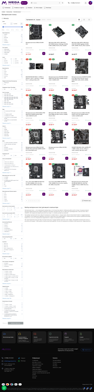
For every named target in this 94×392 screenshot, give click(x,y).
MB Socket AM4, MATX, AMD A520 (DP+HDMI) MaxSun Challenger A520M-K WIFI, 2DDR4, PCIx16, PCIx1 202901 (58, 44)
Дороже (43, 19)
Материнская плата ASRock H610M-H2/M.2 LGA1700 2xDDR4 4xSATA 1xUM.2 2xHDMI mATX (81, 114)
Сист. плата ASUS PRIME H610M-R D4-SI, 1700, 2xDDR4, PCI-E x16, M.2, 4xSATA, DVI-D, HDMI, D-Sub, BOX (35, 183)
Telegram (23, 358)
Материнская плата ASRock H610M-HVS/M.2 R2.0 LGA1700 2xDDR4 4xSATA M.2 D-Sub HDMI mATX (35, 149)
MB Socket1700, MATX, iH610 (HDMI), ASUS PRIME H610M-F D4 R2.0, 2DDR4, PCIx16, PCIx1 (58, 114)
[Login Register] (86, 3)
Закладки (55, 364)
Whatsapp (23, 360)
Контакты (34, 376)
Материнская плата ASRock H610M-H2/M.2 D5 (58, 148)
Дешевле (38, 19)
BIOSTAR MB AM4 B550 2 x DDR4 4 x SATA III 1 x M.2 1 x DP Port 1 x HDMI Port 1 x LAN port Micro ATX (35, 78)
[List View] (84, 19)
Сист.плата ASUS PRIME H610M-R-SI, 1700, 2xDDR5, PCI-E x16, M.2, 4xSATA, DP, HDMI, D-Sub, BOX (58, 183)
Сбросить (5, 323)
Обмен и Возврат (36, 367)
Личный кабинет (57, 360)
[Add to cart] (43, 53)
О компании (35, 360)
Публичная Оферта (36, 369)
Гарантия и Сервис (36, 365)
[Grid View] (79, 19)
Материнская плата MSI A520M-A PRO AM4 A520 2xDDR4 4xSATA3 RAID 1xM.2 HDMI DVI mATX (35, 114)
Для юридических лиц (37, 364)
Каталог (25, 2)
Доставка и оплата (36, 362)
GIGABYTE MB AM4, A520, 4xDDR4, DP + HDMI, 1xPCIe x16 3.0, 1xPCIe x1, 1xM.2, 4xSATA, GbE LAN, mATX (81, 149)
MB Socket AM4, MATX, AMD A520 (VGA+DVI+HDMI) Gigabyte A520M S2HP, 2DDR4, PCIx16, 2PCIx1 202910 (81, 44)
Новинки (49, 19)
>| (38, 200)
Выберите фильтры (15, 323)
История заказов (57, 362)
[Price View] (89, 19)
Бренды (34, 377)
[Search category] (31, 2)
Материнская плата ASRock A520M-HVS (35, 43)
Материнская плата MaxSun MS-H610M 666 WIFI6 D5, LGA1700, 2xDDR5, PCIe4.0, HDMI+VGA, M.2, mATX (80, 184)
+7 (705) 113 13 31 (75, 3)
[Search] (59, 2)
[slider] (3, 27)
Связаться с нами (57, 367)
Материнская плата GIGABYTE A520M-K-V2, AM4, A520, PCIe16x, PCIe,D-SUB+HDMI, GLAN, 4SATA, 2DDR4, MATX (81, 79)
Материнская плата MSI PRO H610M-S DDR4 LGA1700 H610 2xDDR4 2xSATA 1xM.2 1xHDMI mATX (58, 78)
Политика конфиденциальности (39, 371)
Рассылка (55, 365)
